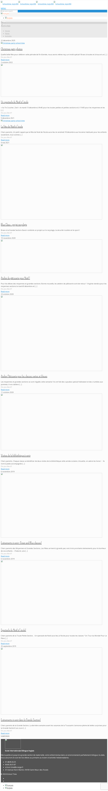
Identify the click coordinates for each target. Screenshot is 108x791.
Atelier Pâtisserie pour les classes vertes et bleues (24, 376)
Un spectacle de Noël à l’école (14, 102)
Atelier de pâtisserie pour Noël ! (15, 278)
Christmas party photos (11, 49)
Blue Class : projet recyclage (14, 224)
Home (7, 31)
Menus (3, 22)
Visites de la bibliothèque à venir (15, 455)
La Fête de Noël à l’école (12, 126)
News (7, 33)
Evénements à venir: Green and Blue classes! (21, 543)
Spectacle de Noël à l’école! (13, 630)
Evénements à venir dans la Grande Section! (21, 720)
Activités (8, 36)
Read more (5, 60)
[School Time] (36, 4)
